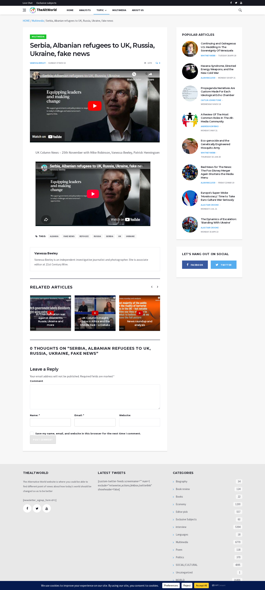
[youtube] (241, 3)
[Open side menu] (24, 10)
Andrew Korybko (210, 126)
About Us (138, 10)
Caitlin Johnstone (211, 100)
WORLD (180, 580)
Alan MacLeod (208, 77)
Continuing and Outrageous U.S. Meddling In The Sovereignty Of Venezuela (218, 47)
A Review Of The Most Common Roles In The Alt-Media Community (217, 118)
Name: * (35, 415)
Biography (181, 481)
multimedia (119, 10)
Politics (179, 557)
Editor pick (181, 511)
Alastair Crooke (210, 204)
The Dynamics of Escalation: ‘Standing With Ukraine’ (219, 221)
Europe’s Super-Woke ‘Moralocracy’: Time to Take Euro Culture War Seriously (218, 196)
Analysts (85, 10)
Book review (182, 489)
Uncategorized (184, 572)
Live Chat (27, 3)
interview (180, 527)
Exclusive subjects (46, 3)
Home (70, 10)
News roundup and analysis (139, 323)
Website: (125, 415)
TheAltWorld (46, 9)
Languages (181, 534)
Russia (97, 236)
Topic (100, 10)
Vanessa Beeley (38, 63)
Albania (54, 236)
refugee (84, 236)
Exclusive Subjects (186, 519)
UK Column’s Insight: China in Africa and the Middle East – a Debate (95, 321)
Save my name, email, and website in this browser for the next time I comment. (88, 433)
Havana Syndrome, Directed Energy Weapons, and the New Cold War (218, 69)
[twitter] (236, 3)
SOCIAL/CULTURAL (186, 565)
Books (179, 496)
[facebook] (231, 3)
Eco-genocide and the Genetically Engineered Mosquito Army (215, 144)
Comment (36, 380)
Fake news (68, 236)
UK (119, 236)
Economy (180, 504)
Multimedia (38, 20)
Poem (178, 549)
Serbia (109, 236)
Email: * (79, 415)
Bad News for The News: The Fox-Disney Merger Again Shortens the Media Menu (217, 172)
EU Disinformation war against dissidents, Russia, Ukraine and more (50, 320)
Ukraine (130, 236)
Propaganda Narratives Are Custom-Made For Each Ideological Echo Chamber (218, 91)
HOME (26, 20)
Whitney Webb (208, 55)
